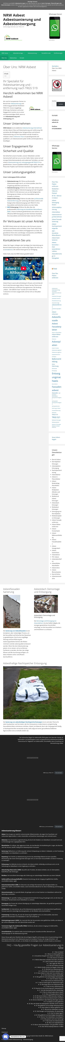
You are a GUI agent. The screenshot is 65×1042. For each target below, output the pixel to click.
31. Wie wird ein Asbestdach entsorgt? (53, 1009)
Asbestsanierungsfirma (56, 352)
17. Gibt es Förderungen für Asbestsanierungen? (50, 982)
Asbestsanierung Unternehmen (32, 128)
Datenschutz (13, 58)
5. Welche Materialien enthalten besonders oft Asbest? (48, 959)
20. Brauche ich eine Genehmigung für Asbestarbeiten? (48, 988)
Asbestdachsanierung (56, 300)
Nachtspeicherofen (56, 406)
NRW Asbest (5, 53)
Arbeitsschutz (54, 288)
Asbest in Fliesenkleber (56, 332)
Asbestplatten (56, 343)
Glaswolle (55, 393)
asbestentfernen (56, 306)
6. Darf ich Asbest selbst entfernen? (53, 961)
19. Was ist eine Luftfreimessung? (54, 986)
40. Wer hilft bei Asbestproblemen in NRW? (51, 1026)
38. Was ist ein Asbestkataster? (55, 1022)
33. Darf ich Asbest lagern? (56, 1013)
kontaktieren (9, 249)
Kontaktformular (46, 53)
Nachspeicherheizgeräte (56, 398)
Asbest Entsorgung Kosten (55, 202)
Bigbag (53, 364)
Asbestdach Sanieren (56, 298)
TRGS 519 (55, 414)
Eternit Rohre (54, 384)
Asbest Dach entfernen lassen (56, 293)
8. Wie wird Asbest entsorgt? (55, 965)
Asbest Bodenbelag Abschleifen (56, 290)
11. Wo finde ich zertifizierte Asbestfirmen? (51, 971)
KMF (8, 207)
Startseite (55, 66)
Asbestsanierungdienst (56, 350)
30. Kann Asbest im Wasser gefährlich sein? (51, 1007)
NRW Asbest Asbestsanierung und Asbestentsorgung (22, 19)
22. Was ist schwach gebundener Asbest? (52, 992)
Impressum (5, 1032)
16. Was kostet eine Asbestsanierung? (53, 980)
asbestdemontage (55, 302)
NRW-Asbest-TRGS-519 (48, 772)
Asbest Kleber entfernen (56, 335)
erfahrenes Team (18, 136)
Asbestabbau (56, 212)
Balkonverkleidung (56, 360)
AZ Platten (54, 356)
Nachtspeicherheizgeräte (56, 403)
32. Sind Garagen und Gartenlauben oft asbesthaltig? (49, 1011)
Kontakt (22, 58)
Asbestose (54, 339)
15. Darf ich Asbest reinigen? (55, 979)
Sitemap (4, 1028)
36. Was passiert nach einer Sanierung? (52, 1019)
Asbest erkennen (55, 313)
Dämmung (55, 366)
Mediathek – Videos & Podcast (56, 191)
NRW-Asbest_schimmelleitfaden (46, 826)
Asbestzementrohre (56, 354)
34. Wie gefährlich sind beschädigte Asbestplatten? (49, 1015)
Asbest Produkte (55, 348)
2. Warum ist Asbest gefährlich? (54, 954)
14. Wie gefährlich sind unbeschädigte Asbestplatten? (49, 977)
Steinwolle (54, 412)
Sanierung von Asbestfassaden (16, 631)
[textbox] (57, 133)
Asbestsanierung (32, 53)
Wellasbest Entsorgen (56, 420)
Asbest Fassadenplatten (56, 326)
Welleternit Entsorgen (56, 424)
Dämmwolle (54, 368)
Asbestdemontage (18, 53)
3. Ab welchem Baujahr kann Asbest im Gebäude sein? (48, 956)
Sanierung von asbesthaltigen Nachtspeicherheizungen (24, 722)
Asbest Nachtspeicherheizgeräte (57, 226)
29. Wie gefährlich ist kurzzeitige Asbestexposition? (49, 1005)
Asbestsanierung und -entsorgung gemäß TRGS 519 (24, 162)
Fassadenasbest (56, 388)
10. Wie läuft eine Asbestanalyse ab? (53, 969)
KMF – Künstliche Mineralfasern (56, 233)
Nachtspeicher (55, 401)
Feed (55, 269)
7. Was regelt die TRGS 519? (55, 963)
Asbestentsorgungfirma (56, 309)
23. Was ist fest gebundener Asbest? (53, 994)
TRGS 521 (56, 417)
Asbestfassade (56, 318)
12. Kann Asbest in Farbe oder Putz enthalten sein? (49, 973)
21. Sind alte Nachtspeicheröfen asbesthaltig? (51, 990)
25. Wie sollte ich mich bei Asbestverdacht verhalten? (49, 998)
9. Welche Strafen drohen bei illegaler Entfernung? (49, 967)
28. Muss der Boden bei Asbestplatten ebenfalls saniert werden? (46, 1003)
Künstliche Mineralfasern (55, 395)
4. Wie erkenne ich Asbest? (56, 958)
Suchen (54, 101)
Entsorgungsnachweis (56, 377)
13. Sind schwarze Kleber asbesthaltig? (52, 975)
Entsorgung (54, 370)
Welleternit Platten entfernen (56, 426)
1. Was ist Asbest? (58, 952)
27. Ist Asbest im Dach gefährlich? (54, 1001)
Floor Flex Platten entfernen (55, 184)
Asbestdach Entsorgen (56, 296)
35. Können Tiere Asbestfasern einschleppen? (51, 1017)
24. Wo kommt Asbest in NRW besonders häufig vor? (49, 996)
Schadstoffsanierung (56, 410)
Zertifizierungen (58, 53)
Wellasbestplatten (55, 422)
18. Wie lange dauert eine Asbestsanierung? (51, 984)
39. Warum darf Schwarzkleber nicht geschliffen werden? (47, 1024)
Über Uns (4, 58)
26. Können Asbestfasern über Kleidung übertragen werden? (47, 1000)
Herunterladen (58, 772)
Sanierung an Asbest (56, 408)
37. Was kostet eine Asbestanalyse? (53, 1021)
